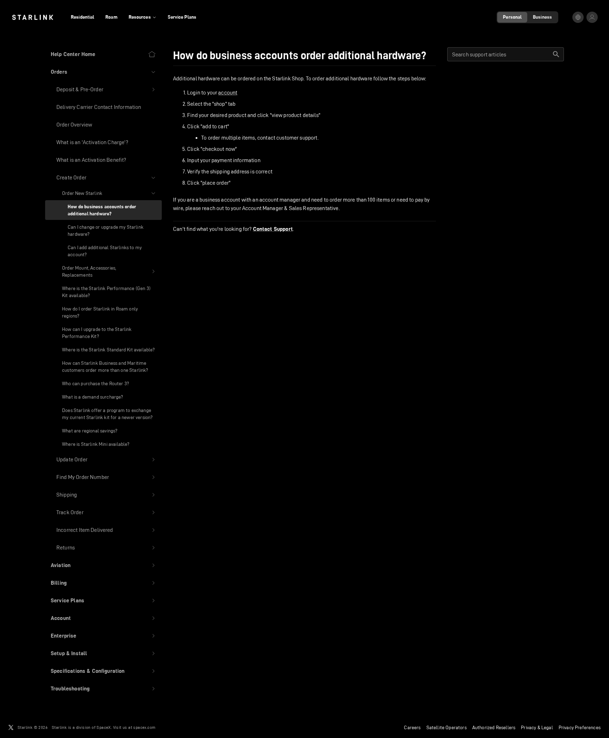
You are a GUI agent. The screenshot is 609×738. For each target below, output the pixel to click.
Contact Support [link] (273, 229)
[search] (556, 54)
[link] (32, 17)
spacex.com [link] (144, 727)
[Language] (578, 17)
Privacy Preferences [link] (580, 727)
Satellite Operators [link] (446, 727)
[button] (103, 71)
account (227, 93)
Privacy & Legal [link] (537, 727)
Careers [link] (412, 727)
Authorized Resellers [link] (493, 727)
